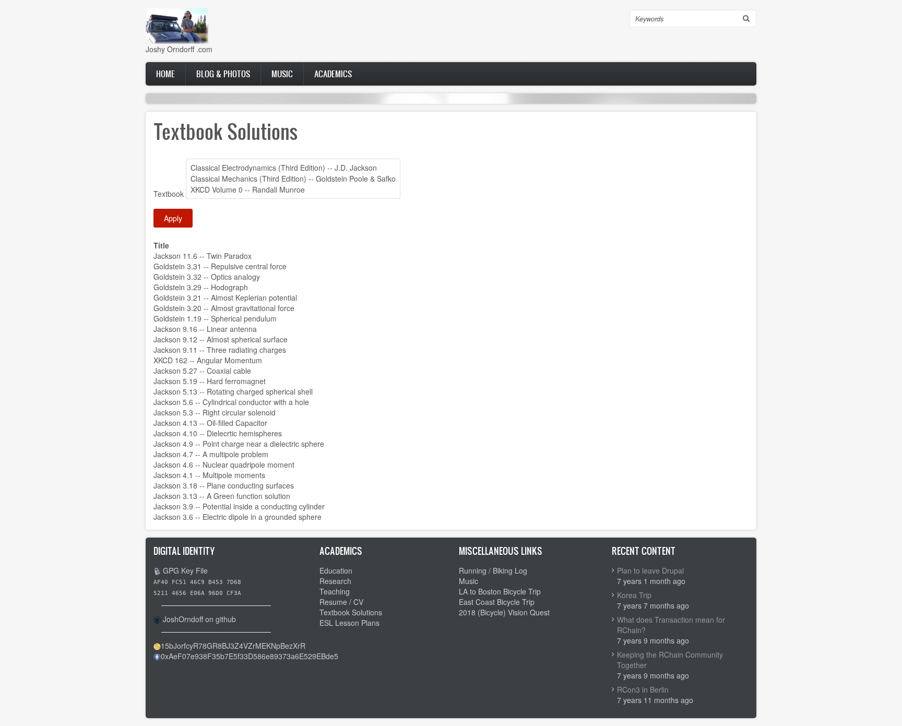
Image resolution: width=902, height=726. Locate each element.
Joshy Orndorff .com (179, 49)
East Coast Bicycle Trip (497, 602)
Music (282, 73)
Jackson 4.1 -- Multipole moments (209, 475)
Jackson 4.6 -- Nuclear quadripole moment (223, 464)
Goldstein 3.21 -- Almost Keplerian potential (225, 297)
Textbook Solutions (350, 612)
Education (335, 570)
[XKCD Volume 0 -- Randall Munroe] (293, 189)
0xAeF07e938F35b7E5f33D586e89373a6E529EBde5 (249, 656)
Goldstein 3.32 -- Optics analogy (206, 276)
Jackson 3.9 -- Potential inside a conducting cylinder (239, 506)
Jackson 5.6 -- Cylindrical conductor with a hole (231, 402)
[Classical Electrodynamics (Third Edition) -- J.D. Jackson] (293, 167)
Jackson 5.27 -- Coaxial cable (202, 370)
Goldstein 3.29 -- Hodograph (200, 287)
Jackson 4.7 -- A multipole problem (210, 454)
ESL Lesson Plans (349, 622)
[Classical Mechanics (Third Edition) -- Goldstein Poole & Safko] (293, 178)
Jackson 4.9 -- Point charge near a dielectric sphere (238, 443)
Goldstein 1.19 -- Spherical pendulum (215, 318)
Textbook (168, 193)
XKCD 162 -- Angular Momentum (207, 360)
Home (165, 73)
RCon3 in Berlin (643, 689)
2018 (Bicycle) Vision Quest (504, 612)
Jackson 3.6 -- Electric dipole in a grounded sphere (237, 516)
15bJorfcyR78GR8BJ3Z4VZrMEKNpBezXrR (233, 645)
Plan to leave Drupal (650, 570)
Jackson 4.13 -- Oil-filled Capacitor (210, 423)
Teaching (334, 591)
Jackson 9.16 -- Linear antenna (205, 329)
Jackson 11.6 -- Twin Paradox (202, 256)
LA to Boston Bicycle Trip (500, 591)
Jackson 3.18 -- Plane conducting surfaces (223, 485)
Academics (333, 73)
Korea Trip (634, 595)
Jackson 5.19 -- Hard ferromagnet (209, 381)
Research (335, 581)
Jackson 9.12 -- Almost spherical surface (220, 339)
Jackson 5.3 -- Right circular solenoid (214, 412)
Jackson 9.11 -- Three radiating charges (219, 349)
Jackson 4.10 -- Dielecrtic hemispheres (217, 433)
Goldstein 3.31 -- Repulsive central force (220, 266)
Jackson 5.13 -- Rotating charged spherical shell (233, 391)
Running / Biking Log (493, 570)
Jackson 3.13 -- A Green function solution (221, 496)
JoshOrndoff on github (199, 619)
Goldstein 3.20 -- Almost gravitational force (223, 308)
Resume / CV (341, 602)
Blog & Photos (223, 73)
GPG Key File (185, 570)
